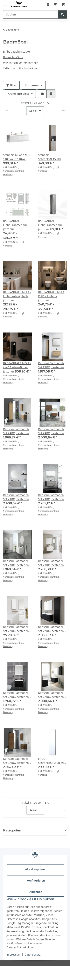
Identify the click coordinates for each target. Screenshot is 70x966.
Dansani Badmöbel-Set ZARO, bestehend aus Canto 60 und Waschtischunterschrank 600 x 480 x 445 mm (17, 431)
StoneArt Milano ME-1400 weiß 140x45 (16, 157)
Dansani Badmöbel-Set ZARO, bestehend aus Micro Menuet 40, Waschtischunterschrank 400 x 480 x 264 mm (17, 629)
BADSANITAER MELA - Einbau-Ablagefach (17, 294)
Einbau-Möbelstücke (16, 51)
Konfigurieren (36, 880)
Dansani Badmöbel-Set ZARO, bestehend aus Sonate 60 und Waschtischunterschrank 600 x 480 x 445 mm (17, 761)
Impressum (13, 954)
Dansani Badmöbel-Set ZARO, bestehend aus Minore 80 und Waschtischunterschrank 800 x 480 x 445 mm (52, 695)
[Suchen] (62, 14)
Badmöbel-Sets (13, 57)
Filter (13, 85)
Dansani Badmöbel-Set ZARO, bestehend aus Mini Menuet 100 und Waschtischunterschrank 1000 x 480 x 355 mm (52, 629)
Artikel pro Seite (18, 93)
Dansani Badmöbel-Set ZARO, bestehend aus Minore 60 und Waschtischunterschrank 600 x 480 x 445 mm (17, 695)
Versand (42, 170)
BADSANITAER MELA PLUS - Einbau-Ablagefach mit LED (51, 294)
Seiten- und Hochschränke (20, 68)
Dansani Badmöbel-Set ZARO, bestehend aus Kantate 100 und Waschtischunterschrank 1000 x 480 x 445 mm (52, 497)
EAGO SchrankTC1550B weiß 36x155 (52, 761)
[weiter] (63, 110)
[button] (48, 4)
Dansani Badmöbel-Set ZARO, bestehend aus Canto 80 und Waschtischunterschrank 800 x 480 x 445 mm (52, 431)
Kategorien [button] (12, 830)
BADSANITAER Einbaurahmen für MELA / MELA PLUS (15, 223)
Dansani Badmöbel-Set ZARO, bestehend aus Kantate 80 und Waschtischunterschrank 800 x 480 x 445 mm (17, 563)
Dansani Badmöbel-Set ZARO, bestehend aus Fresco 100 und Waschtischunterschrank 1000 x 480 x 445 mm (17, 497)
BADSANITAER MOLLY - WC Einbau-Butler (17, 365)
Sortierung (32, 85)
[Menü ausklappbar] (5, 2)
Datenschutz (32, 954)
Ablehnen (35, 891)
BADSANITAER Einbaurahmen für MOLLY (50, 223)
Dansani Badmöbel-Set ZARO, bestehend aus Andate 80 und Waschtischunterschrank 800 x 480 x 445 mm (52, 365)
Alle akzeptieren (35, 869)
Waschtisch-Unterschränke (20, 63)
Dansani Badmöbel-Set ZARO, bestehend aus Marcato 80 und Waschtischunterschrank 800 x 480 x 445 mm (52, 563)
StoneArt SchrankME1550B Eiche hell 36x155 (49, 157)
